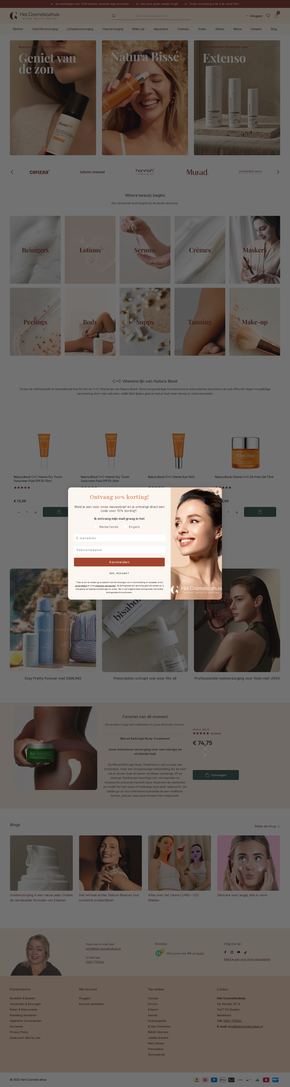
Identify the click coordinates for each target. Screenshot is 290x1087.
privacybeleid (81, 586)
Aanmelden (119, 562)
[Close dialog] (217, 491)
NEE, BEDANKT (119, 573)
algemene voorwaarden (105, 586)
